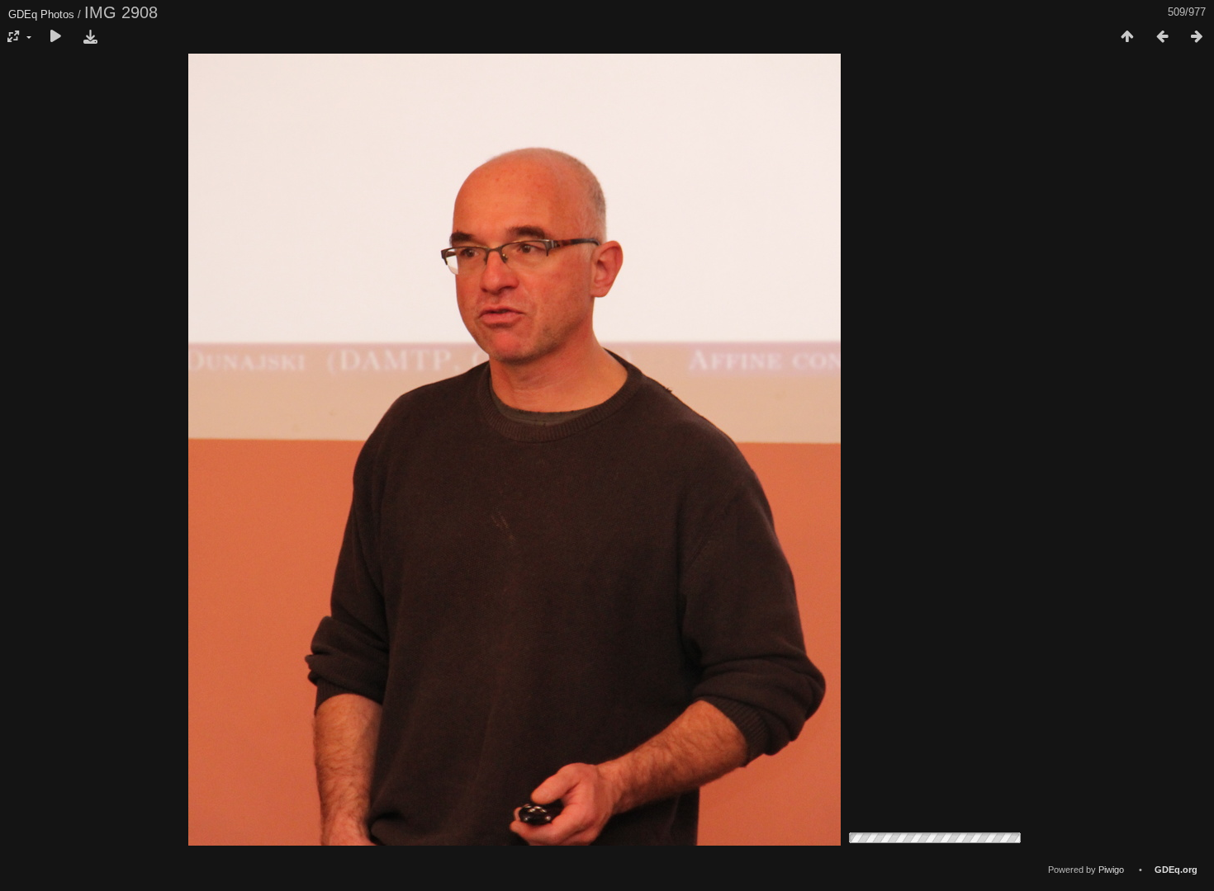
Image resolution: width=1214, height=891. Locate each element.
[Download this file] (90, 37)
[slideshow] (55, 37)
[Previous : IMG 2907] (1162, 37)
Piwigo (1111, 869)
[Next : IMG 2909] (1196, 37)
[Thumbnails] (1127, 37)
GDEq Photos (41, 14)
